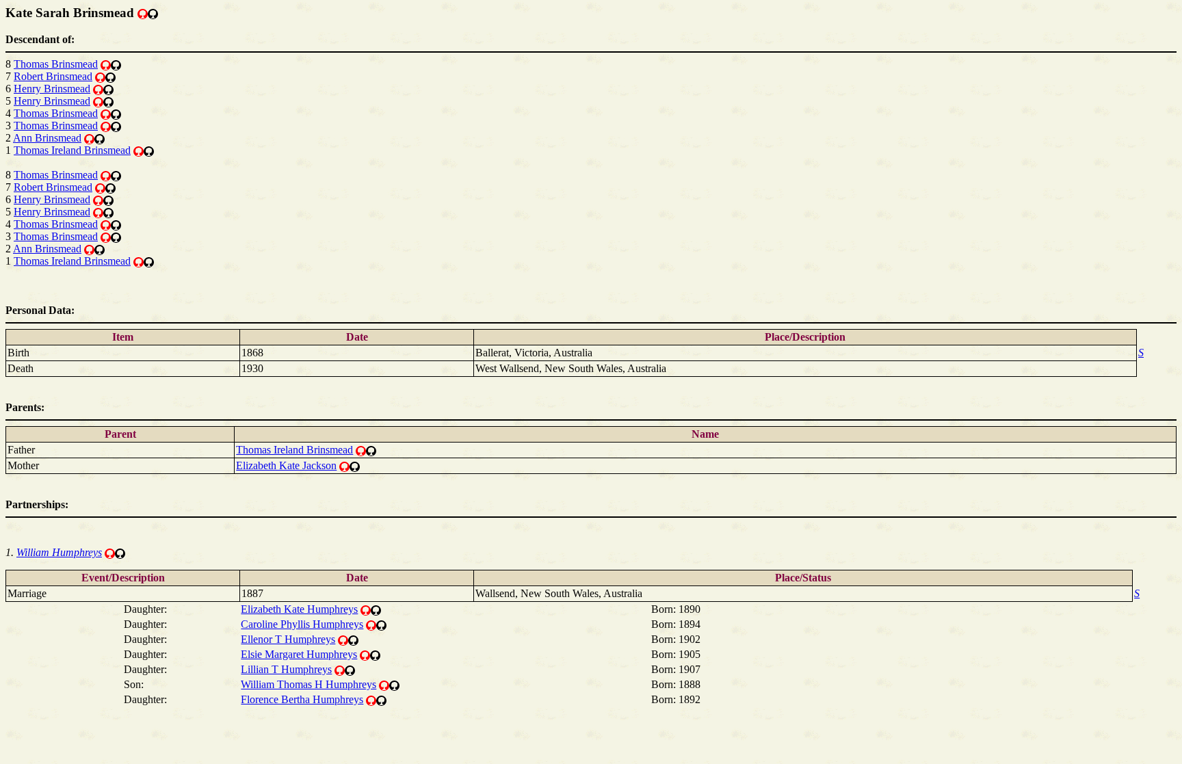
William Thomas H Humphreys (308, 684)
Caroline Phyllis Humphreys (302, 624)
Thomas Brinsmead (56, 64)
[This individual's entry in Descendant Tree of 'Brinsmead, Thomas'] (142, 12)
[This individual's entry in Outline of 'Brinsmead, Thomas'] (153, 12)
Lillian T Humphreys (286, 669)
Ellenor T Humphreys (288, 639)
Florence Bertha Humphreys (302, 699)
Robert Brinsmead (53, 76)
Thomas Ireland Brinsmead (72, 150)
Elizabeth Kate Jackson (286, 465)
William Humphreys (59, 552)
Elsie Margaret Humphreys (299, 654)
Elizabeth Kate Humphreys (299, 609)
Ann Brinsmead (47, 138)
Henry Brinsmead (52, 88)
